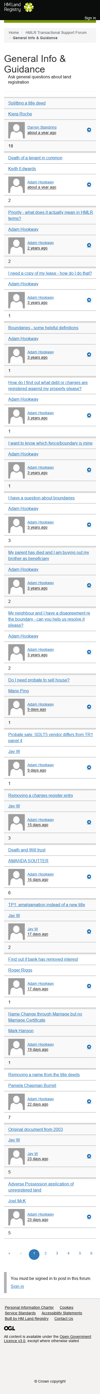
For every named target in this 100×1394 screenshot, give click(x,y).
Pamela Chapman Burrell (32, 1085)
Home (14, 32)
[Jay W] (16, 931)
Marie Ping (18, 691)
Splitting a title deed (27, 103)
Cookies (66, 1307)
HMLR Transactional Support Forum (56, 32)
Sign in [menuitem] (90, 18)
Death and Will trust (26, 850)
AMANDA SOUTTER (28, 861)
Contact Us (63, 1318)
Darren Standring (42, 127)
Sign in (17, 1286)
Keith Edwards (22, 168)
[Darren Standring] (16, 130)
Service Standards (20, 1313)
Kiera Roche (20, 114)
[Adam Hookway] (16, 185)
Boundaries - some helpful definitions (43, 328)
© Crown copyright (50, 1381)
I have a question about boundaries (41, 498)
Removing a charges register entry (40, 795)
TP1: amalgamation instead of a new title (46, 905)
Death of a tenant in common (35, 158)
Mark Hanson (21, 1030)
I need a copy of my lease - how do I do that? (50, 273)
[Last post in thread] (89, 130)
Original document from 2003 (35, 1129)
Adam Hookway (40, 182)
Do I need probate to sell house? (39, 680)
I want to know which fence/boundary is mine (50, 443)
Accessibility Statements (62, 1313)
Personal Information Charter (29, 1307)
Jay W (14, 751)
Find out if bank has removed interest (43, 959)
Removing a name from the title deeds (44, 1074)
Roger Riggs (20, 970)
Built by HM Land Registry (27, 1318)
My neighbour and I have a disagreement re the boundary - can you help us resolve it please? (49, 619)
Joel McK (17, 1201)
